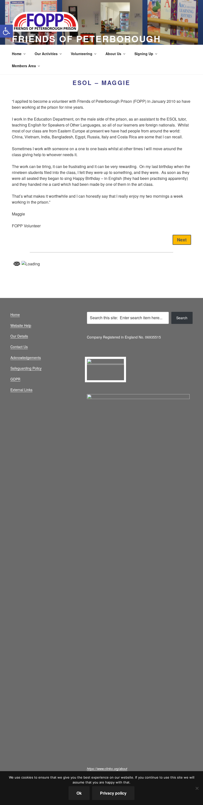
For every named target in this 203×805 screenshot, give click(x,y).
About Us (113, 53)
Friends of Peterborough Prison (86, 44)
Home (17, 53)
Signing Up (143, 53)
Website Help (20, 325)
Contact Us (19, 346)
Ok (79, 793)
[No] (196, 788)
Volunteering (81, 53)
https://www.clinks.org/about (107, 768)
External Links (21, 389)
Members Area (24, 65)
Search (181, 317)
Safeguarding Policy (26, 368)
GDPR (15, 379)
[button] (6, 31)
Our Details (19, 336)
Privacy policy (113, 793)
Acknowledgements (25, 357)
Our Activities (46, 53)
